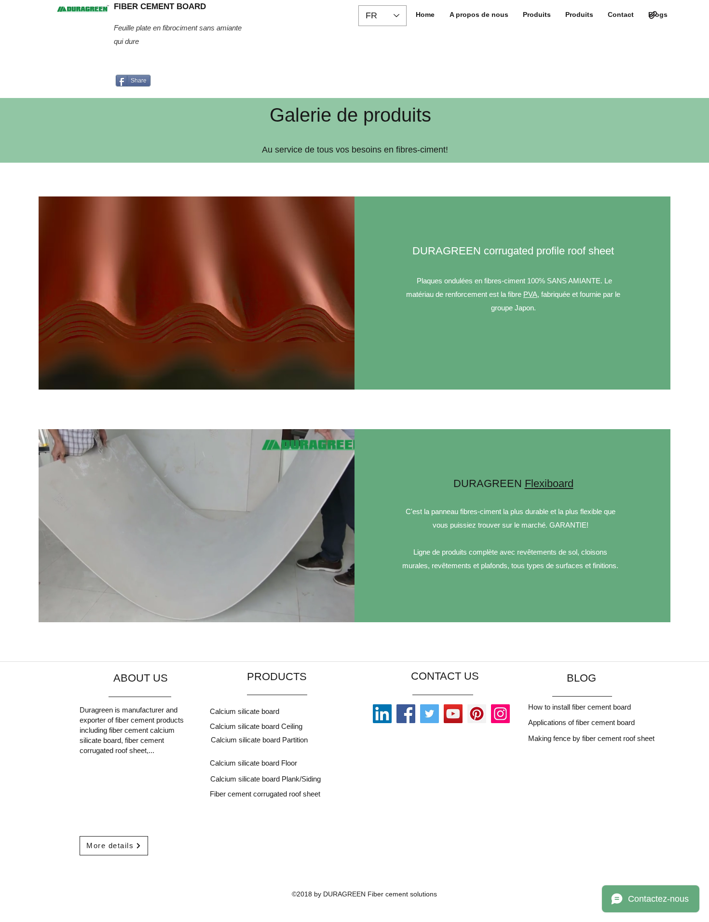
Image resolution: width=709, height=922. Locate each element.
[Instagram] (500, 713)
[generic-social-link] (653, 15)
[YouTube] (453, 713)
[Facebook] (405, 713)
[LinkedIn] (382, 713)
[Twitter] (429, 713)
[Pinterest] (476, 713)
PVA (530, 294)
